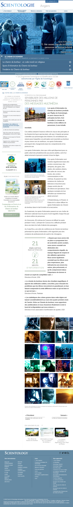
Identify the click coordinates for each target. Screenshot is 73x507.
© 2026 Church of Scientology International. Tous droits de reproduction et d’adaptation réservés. (26, 499)
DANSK (6, 468)
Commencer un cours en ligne (60, 469)
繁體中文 (7, 478)
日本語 (6, 474)
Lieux (36, 478)
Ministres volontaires (36, 11)
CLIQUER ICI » (11, 170)
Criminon (29, 88)
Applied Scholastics (20, 89)
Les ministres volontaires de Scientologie (59, 472)
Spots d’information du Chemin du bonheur (20, 65)
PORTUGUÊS (21, 476)
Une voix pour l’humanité (40, 465)
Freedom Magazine (57, 478)
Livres (65, 11)
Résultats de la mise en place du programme (12, 146)
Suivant (54, 74)
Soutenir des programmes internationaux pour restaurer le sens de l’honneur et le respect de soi (11, 106)
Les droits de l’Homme (51, 88)
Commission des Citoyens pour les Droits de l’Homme (60, 492)
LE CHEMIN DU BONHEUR (21, 93)
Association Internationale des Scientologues (60, 475)
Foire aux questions (51, 11)
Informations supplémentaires (41, 474)
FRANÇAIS (7, 470)
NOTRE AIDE (9, 93)
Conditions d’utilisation (56, 500)
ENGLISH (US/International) (9, 462)
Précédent (19, 74)
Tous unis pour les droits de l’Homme (59, 485)
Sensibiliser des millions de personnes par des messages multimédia (11, 126)
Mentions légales (65, 500)
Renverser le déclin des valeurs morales (11, 112)
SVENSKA (20, 465)
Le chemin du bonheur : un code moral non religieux (24, 62)
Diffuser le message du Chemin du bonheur (11, 137)
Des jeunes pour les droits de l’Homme (60, 489)
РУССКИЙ (7, 476)
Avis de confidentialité (30, 500)
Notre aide (4, 89)
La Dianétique (56, 462)
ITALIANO (20, 474)
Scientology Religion (57, 466)
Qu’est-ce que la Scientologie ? (21, 11)
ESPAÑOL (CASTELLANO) (21, 470)
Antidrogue (43, 88)
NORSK (19, 463)
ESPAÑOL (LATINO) (22, 467)
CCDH (58, 88)
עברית (6, 472)
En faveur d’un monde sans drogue (59, 482)
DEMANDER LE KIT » (11, 215)
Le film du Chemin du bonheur (11, 130)
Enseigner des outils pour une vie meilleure (12, 120)
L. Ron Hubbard (7, 11)
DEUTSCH (7, 481)
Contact (36, 476)
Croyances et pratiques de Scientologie (41, 463)
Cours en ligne (38, 472)
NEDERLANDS (8, 479)
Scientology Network (58, 464)
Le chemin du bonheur (12, 89)
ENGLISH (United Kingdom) (9, 466)
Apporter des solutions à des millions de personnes (11, 142)
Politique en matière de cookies (42, 500)
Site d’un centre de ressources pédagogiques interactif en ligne (11, 133)
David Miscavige (57, 467)
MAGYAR (20, 461)
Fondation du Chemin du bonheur (16, 69)
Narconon (36, 87)
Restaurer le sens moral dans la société (11, 116)
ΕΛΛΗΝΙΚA (20, 472)
